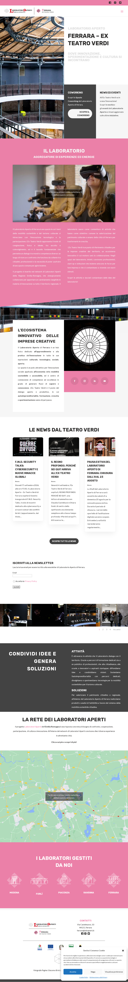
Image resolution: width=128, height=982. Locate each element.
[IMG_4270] (112, 626)
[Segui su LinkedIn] (94, 381)
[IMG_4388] (80, 626)
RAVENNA (89, 892)
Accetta (73, 972)
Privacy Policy (31, 581)
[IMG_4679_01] (48, 626)
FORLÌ (39, 894)
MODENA (14, 892)
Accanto (116, 629)
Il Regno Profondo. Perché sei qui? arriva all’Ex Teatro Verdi (63, 469)
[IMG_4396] (16, 626)
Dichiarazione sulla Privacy (98, 977)
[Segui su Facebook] (74, 381)
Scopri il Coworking (83, 114)
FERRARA (113, 892)
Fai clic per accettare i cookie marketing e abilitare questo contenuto (64, 193)
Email (15, 573)
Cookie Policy (83, 977)
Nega (93, 972)
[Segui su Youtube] (104, 381)
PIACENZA (64, 892)
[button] (123, 950)
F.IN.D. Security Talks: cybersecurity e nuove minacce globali (26, 469)
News (17, 481)
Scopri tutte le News (64, 541)
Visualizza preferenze (114, 972)
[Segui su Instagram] (84, 381)
